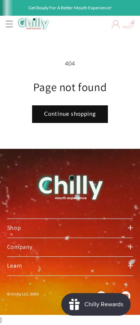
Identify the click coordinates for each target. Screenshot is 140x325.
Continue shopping (70, 113)
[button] (9, 24)
